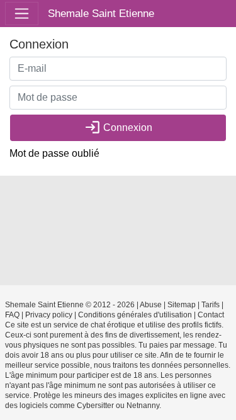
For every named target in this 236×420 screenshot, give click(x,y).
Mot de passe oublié (54, 153)
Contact (211, 314)
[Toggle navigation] (21, 13)
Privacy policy (48, 314)
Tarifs (210, 304)
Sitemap (181, 304)
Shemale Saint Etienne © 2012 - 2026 (70, 304)
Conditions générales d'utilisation (135, 314)
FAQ (12, 314)
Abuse (151, 304)
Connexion (118, 127)
